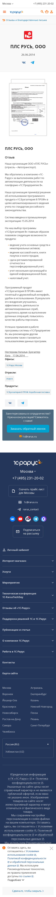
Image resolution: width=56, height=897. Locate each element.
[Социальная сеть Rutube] (28, 519)
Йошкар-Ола (9, 700)
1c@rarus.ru (29, 436)
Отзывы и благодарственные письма (26, 20)
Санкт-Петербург (40, 725)
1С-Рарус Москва (14, 365)
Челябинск (8, 731)
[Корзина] (47, 11)
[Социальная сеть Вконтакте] (12, 519)
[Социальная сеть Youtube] (20, 519)
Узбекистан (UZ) (15, 751)
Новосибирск (10, 713)
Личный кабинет (18, 550)
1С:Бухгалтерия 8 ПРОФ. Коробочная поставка (28, 392)
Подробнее (14, 880)
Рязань (35, 719)
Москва (6, 687)
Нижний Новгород (41, 706)
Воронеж (7, 694)
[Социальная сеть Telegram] (36, 519)
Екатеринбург (39, 694)
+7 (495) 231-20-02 (43, 3)
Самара (6, 725)
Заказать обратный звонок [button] (28, 428)
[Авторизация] (51, 12)
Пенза (34, 713)
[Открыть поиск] (42, 12)
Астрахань (37, 687)
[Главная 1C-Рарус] (23, 12)
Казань (35, 700)
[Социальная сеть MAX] (43, 519)
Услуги (9, 378)
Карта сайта (10, 673)
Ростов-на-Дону (11, 719)
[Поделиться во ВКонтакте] (24, 63)
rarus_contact (31, 509)
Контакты (8, 662)
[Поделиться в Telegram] (32, 63)
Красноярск (9, 706)
